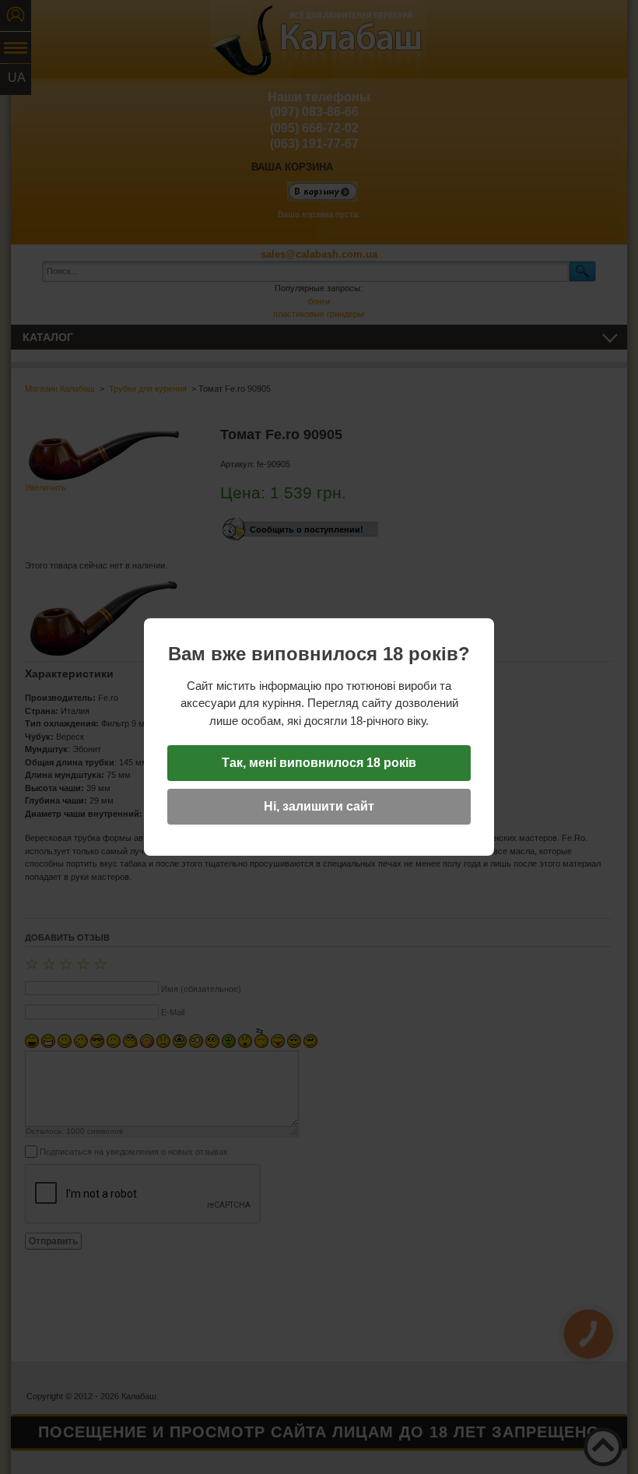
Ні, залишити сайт (319, 806)
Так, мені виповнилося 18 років (319, 762)
